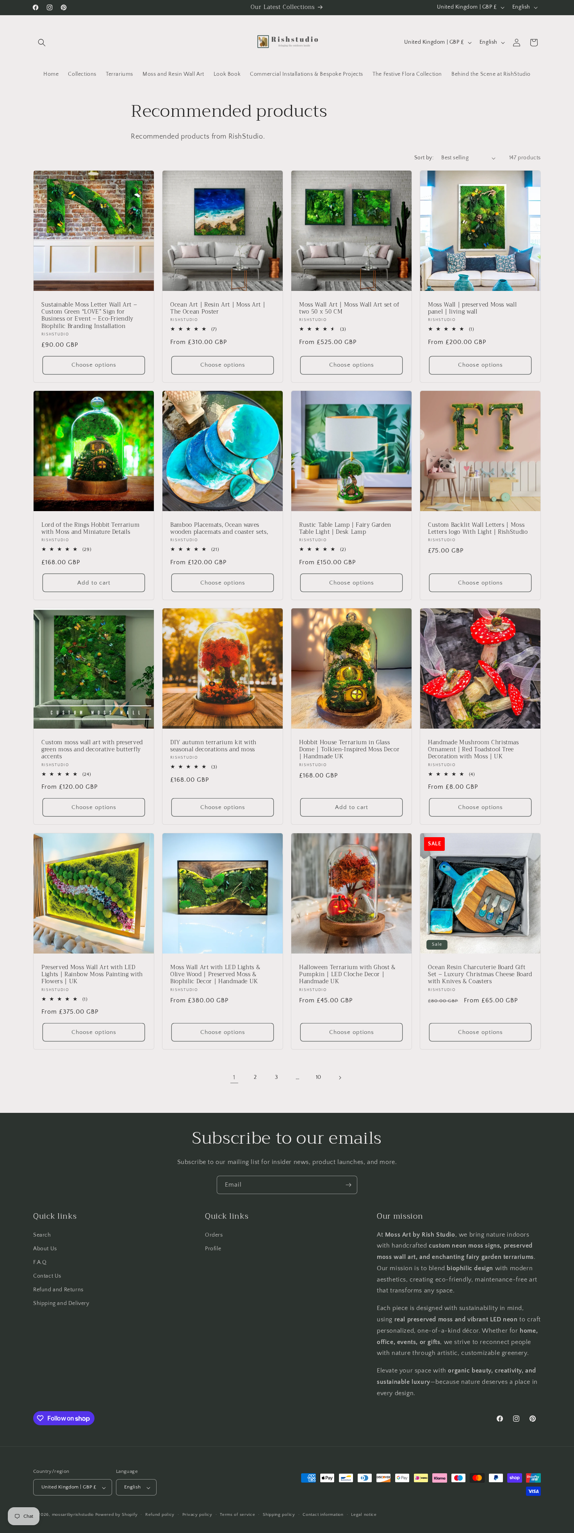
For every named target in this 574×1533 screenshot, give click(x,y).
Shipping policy (279, 1514)
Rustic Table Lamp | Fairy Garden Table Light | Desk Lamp (345, 529)
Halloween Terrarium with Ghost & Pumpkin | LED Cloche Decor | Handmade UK (347, 975)
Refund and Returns (58, 1290)
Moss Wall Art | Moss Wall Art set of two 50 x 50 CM (349, 308)
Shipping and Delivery (61, 1303)
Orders (214, 1235)
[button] (41, 42)
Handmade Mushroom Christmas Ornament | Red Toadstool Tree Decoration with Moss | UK (473, 750)
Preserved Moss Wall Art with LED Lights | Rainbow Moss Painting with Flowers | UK (92, 975)
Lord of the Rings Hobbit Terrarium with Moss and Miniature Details (90, 529)
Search (42, 1235)
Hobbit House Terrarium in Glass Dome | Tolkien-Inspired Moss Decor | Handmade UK (349, 750)
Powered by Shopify (116, 1515)
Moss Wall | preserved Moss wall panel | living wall (472, 308)
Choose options (93, 365)
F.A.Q (40, 1262)
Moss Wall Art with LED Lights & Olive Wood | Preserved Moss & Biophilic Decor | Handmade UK (215, 975)
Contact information (323, 1514)
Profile (213, 1248)
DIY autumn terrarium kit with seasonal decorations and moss (213, 746)
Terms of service (237, 1514)
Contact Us (47, 1276)
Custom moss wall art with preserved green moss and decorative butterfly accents (92, 750)
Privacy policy (197, 1514)
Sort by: (423, 158)
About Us (45, 1248)
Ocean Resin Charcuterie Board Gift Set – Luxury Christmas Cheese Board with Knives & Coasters (480, 975)
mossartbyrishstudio (73, 1515)
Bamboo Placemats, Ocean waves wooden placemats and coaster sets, (219, 529)
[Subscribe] (348, 1185)
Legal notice (363, 1514)
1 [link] (234, 1077)
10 (318, 1077)
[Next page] (339, 1077)
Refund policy (160, 1514)
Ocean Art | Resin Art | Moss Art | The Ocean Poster (217, 308)
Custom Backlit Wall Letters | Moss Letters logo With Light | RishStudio (478, 529)
